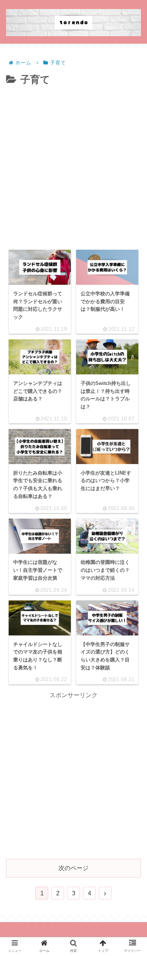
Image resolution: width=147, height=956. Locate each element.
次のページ (73, 868)
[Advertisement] (73, 165)
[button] (130, 731)
